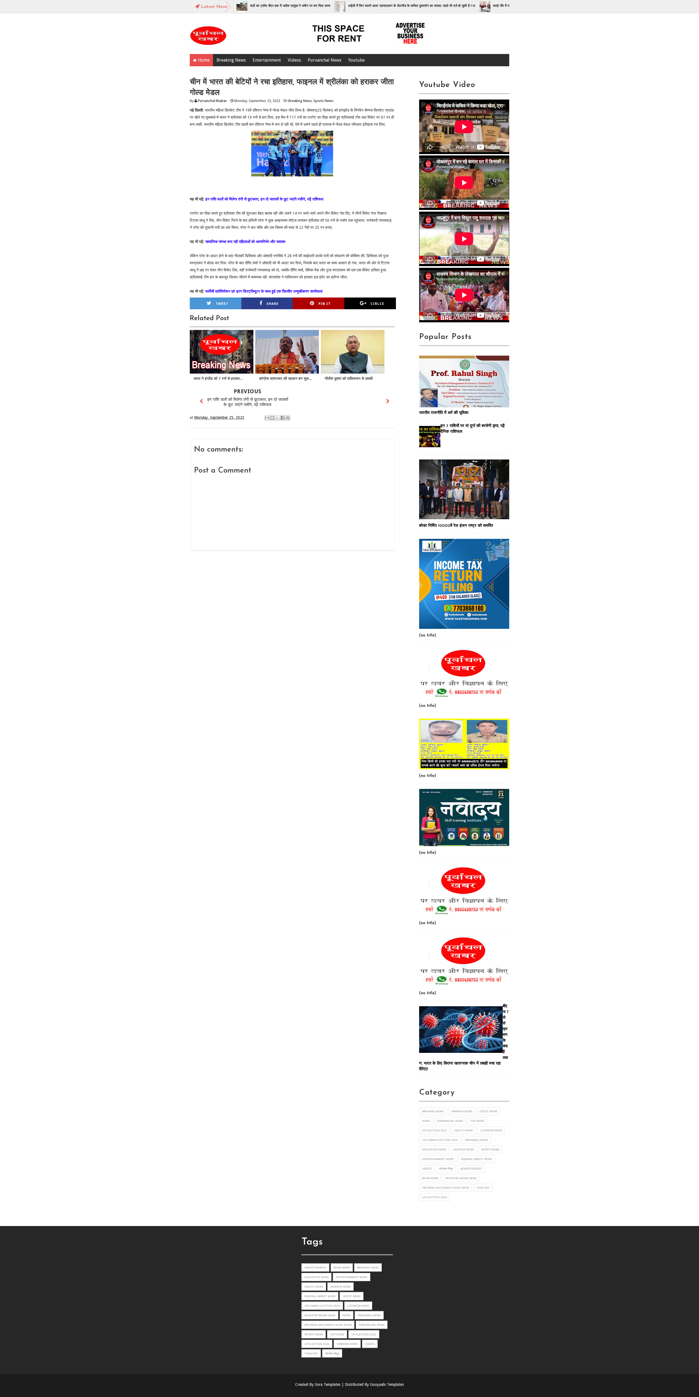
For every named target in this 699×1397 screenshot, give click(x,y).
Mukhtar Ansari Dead (461, 1178)
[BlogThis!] (272, 417)
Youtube (356, 60)
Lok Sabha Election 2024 (440, 1140)
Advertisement (471, 1168)
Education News (434, 1149)
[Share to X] (277, 417)
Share (272, 304)
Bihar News (430, 1178)
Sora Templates (327, 1384)
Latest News (488, 1111)
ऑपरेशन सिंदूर (446, 1168)
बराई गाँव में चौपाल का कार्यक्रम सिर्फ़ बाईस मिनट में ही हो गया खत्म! (487, 6)
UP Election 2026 (434, 1197)
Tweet (222, 304)
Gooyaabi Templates (387, 1384)
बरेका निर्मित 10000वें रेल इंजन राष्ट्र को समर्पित (456, 526)
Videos (294, 60)
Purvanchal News (324, 60)
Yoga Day (483, 1187)
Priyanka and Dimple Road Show (445, 1187)
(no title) (427, 635)
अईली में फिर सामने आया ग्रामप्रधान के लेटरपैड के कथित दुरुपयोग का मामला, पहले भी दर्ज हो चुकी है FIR (365, 6)
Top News (477, 1121)
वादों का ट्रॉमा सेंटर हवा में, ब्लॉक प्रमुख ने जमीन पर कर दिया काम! (244, 6)
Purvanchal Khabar (212, 101)
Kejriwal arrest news (476, 1159)
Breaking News (231, 60)
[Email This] (267, 417)
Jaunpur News (464, 1149)
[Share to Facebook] (282, 417)
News (426, 1121)
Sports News (323, 101)
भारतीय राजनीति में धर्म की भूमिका (443, 413)
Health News (463, 1130)
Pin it (324, 304)
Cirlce (377, 304)
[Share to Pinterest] (288, 417)
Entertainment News (438, 1159)
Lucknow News (491, 1130)
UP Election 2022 (434, 1130)
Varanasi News (461, 1111)
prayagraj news (476, 1140)
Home (204, 60)
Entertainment (267, 60)
